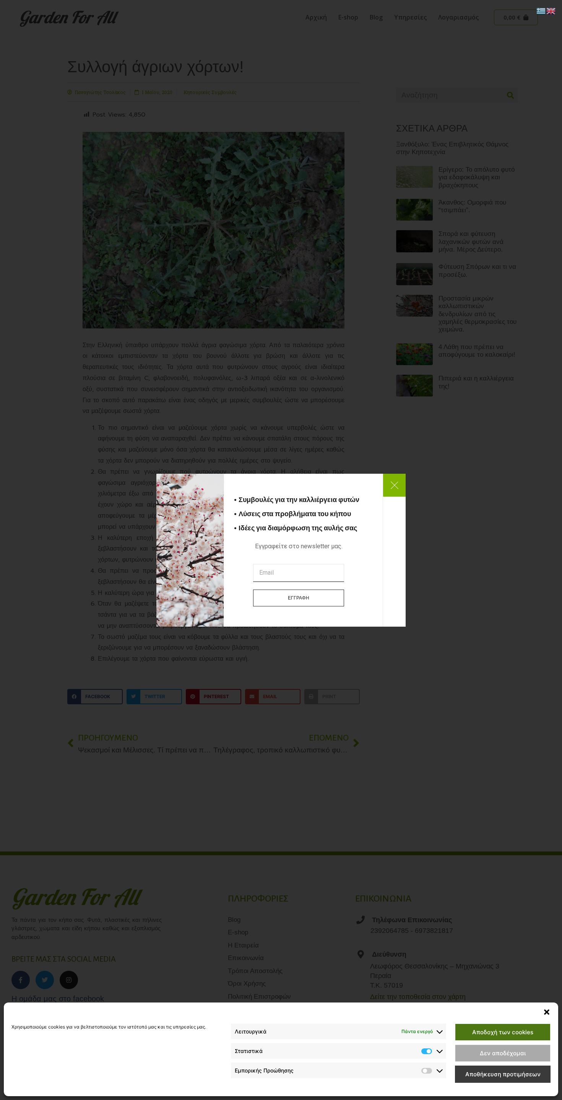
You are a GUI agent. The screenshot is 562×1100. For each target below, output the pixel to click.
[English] (551, 10)
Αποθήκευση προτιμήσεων (503, 1074)
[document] (281, 550)
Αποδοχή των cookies (502, 1032)
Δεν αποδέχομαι (503, 1053)
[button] (547, 1012)
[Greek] (541, 10)
